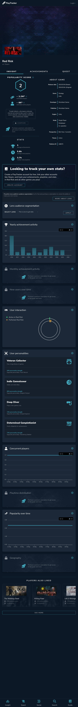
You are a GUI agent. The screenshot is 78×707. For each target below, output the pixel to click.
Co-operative (62, 126)
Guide (70, 705)
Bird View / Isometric (65, 132)
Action (60, 138)
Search (54, 705)
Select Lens (10, 212)
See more (39, 613)
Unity (60, 114)
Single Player (62, 120)
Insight (7, 705)
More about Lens (63, 199)
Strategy (61, 93)
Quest (23, 705)
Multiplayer (62, 123)
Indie (60, 96)
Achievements (39, 71)
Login (72, 3)
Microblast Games (64, 102)
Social (39, 705)
